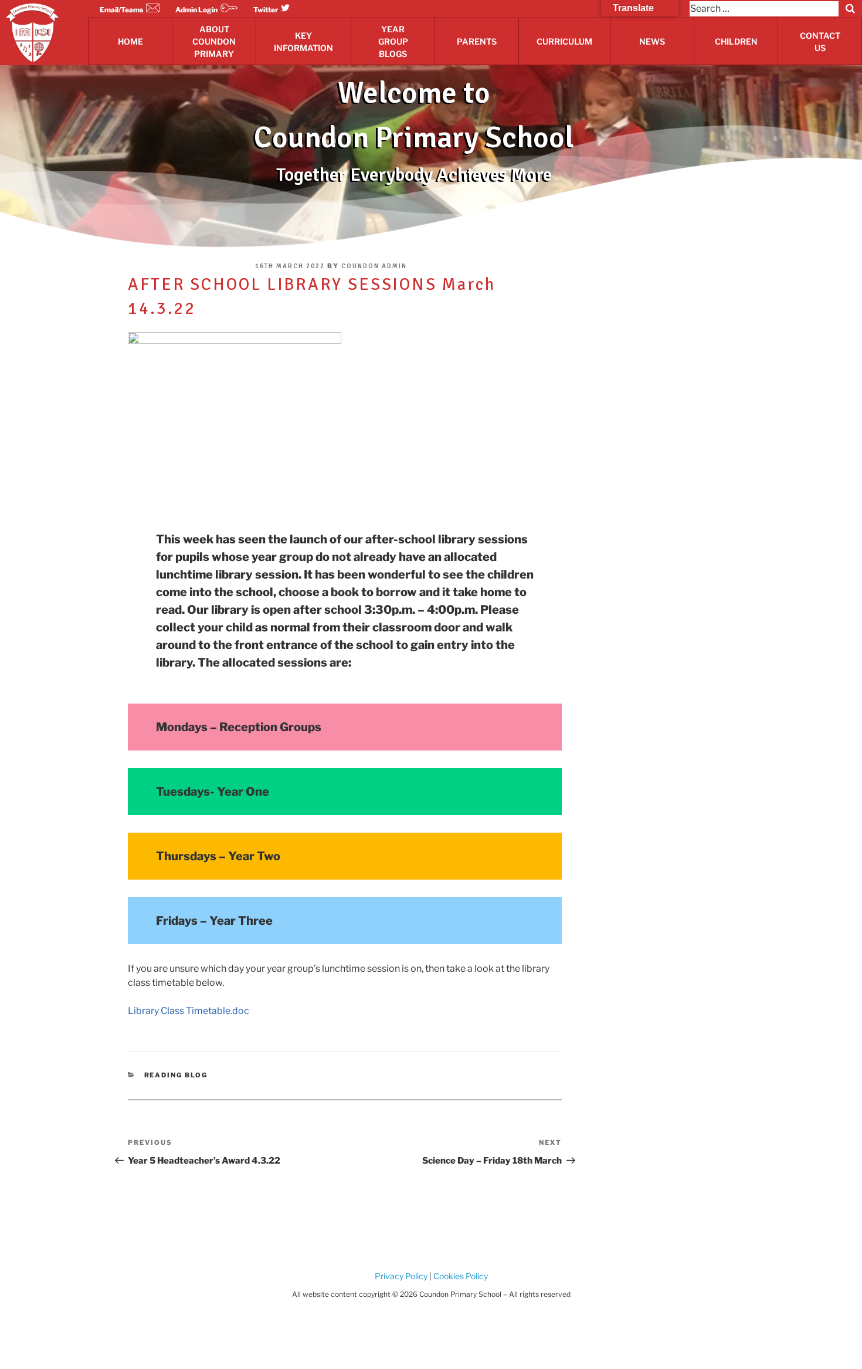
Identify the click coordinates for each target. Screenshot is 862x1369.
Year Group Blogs (393, 41)
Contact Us (820, 42)
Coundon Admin (374, 266)
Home (130, 41)
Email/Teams (121, 9)
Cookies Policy (460, 1276)
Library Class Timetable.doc (188, 1010)
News (652, 41)
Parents (477, 41)
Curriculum (564, 41)
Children (736, 41)
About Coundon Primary (214, 41)
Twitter (265, 9)
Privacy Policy (401, 1276)
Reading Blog (176, 1075)
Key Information (303, 42)
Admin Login (196, 9)
